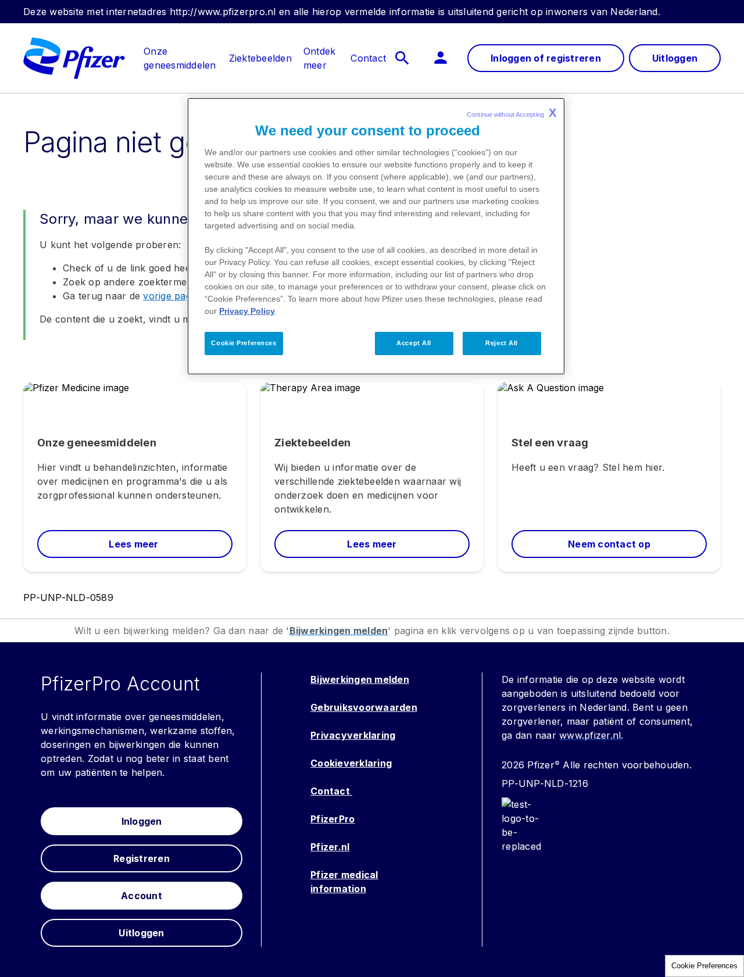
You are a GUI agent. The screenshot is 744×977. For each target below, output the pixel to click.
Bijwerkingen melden (359, 679)
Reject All (501, 342)
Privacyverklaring (352, 735)
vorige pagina (173, 296)
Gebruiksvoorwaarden (363, 707)
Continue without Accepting (511, 112)
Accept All (413, 342)
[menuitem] (174, 58)
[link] (180, 51)
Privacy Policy (247, 311)
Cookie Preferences (704, 965)
